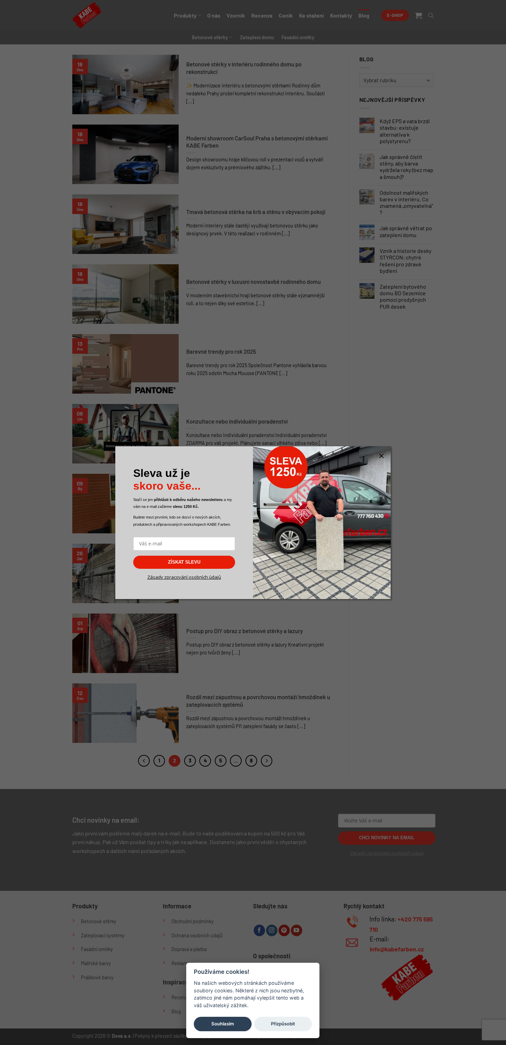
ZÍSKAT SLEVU (184, 562)
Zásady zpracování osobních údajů (184, 577)
